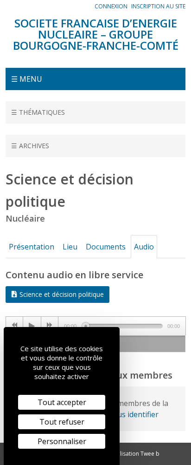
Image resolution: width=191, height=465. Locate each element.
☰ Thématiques (38, 112)
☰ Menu (26, 79)
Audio (144, 247)
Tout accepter (62, 402)
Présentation (31, 247)
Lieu (70, 247)
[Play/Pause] (32, 326)
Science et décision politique (61, 294)
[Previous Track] (14, 326)
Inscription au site (158, 6)
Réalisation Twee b (134, 454)
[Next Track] (49, 326)
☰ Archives (30, 145)
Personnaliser (62, 441)
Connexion (111, 6)
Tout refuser (61, 422)
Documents (106, 247)
